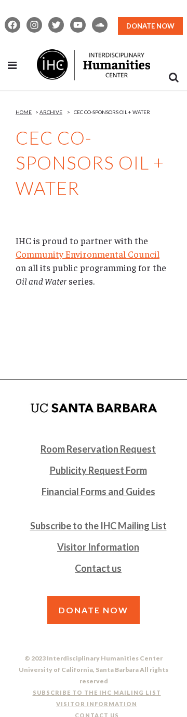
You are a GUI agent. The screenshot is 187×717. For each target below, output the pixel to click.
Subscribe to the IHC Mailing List (98, 525)
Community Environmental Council (87, 254)
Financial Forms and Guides (98, 491)
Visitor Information (98, 547)
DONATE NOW (150, 26)
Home (24, 112)
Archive (50, 112)
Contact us (98, 568)
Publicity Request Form (98, 470)
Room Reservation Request (98, 449)
